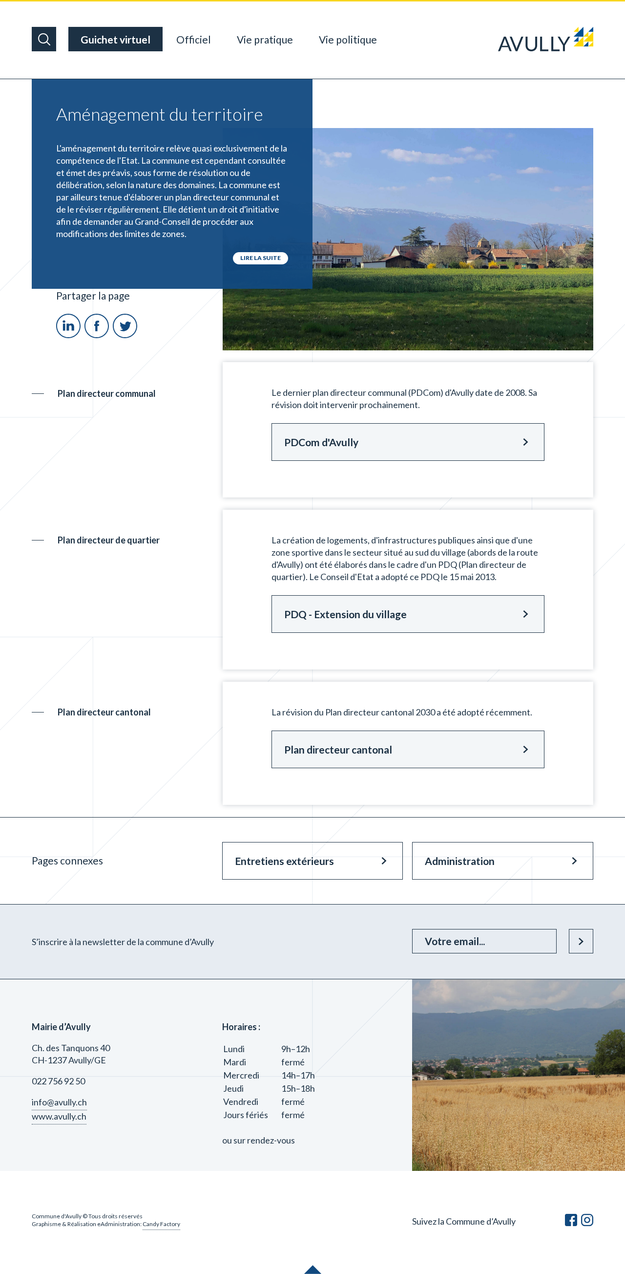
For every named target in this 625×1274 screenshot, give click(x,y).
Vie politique (348, 39)
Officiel (193, 39)
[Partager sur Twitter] (125, 334)
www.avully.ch (59, 1116)
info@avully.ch (59, 1102)
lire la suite (260, 257)
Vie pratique (265, 39)
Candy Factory (161, 1224)
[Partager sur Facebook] (97, 334)
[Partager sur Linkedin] (69, 334)
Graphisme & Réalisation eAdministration (86, 1224)
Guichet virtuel (115, 39)
